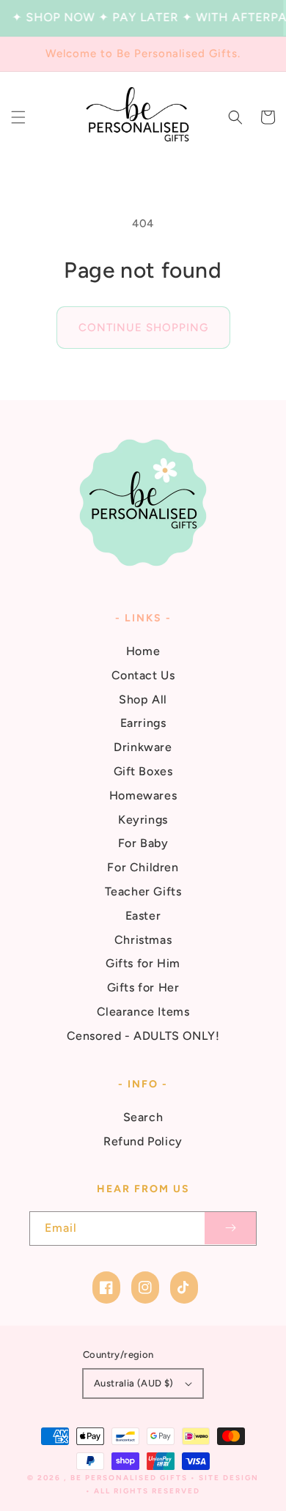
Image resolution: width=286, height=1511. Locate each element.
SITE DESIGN (229, 1477)
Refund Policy (143, 1141)
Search (143, 1117)
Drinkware (143, 747)
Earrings (143, 723)
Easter (143, 916)
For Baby (143, 843)
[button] (18, 117)
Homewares (143, 795)
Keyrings (143, 820)
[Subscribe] (230, 1228)
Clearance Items (143, 1012)
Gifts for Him (143, 963)
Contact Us (143, 675)
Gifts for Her (143, 987)
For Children (142, 867)
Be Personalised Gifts (130, 1477)
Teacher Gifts (143, 891)
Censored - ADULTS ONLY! (143, 1036)
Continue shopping (143, 327)
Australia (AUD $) (134, 1383)
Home (143, 651)
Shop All (143, 699)
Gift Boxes (143, 771)
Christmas (143, 940)
